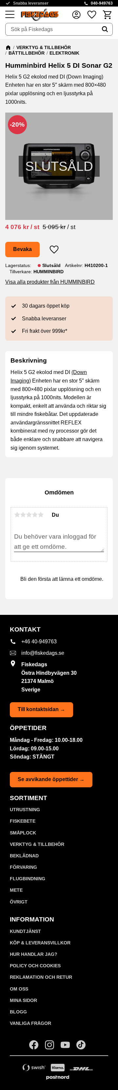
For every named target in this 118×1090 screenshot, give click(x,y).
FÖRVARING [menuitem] (23, 867)
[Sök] (104, 29)
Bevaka (22, 249)
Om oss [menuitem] (19, 989)
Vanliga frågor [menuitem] (30, 1023)
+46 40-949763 (39, 641)
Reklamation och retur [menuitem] (41, 977)
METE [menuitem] (16, 890)
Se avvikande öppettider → (51, 779)
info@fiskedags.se (42, 653)
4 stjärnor (35, 515)
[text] (22, 227)
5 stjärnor (41, 515)
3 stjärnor (29, 515)
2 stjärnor (23, 515)
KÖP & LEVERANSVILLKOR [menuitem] (40, 942)
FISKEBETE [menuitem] (22, 821)
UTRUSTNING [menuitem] (25, 809)
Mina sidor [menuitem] (23, 1000)
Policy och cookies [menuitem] (35, 965)
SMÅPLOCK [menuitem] (23, 832)
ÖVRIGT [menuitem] (19, 901)
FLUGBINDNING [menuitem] (27, 878)
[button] (10, 15)
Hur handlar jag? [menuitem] (33, 954)
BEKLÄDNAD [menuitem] (24, 855)
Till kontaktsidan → (41, 709)
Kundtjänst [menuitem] (25, 931)
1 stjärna (17, 515)
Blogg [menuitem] (18, 1011)
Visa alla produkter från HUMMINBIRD (50, 282)
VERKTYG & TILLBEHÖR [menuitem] (37, 844)
